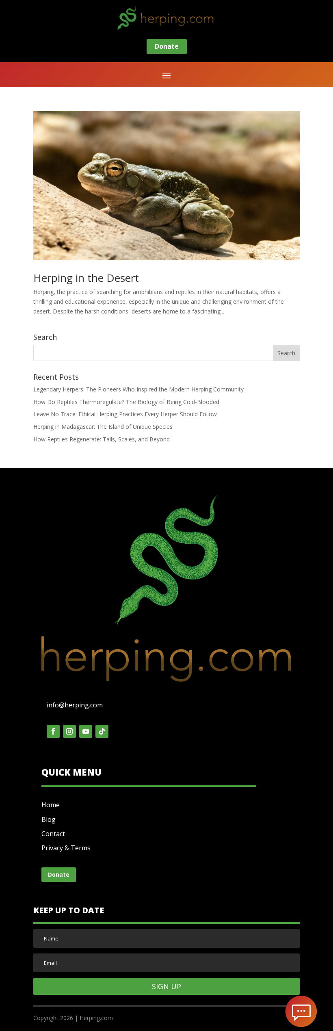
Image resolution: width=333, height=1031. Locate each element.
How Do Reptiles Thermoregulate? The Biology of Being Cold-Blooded (126, 402)
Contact (53, 833)
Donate (167, 46)
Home (50, 804)
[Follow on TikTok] (101, 731)
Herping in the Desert (86, 277)
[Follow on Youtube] (85, 731)
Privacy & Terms (66, 847)
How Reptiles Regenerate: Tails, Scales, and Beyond (101, 439)
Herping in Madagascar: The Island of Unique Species (103, 426)
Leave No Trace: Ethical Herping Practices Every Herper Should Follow (125, 414)
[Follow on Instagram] (69, 731)
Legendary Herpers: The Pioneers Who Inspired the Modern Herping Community (138, 389)
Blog (48, 819)
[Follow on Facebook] (53, 731)
